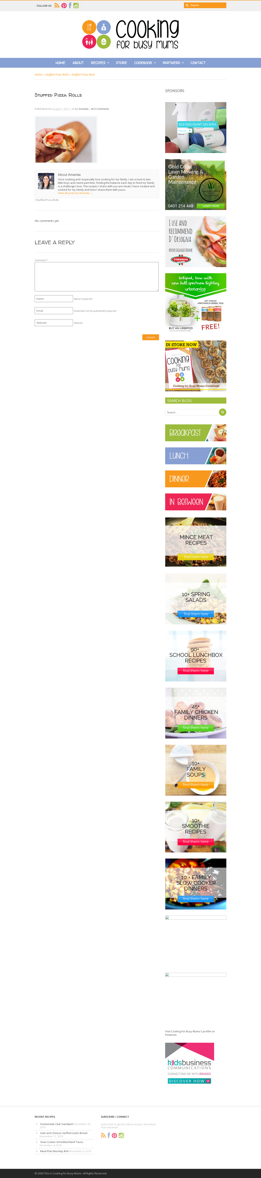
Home (60, 63)
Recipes (98, 63)
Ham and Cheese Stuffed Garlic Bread (63, 1133)
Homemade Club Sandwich (56, 1124)
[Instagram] (121, 1135)
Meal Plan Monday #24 (54, 1151)
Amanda (83, 109)
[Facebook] (108, 1135)
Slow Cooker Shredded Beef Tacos (61, 1142)
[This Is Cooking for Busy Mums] (130, 48)
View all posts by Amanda (75, 193)
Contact (198, 63)
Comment (41, 260)
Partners (171, 63)
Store (121, 63)
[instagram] (76, 5)
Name (83, 298)
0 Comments (101, 109)
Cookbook (143, 63)
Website (78, 322)
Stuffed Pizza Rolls (57, 74)
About (78, 63)
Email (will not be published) (95, 310)
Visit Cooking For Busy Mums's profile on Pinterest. (190, 1033)
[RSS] (103, 1135)
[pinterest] (64, 5)
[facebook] (70, 5)
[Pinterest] (114, 1135)
